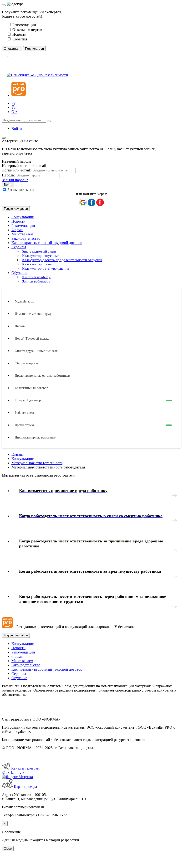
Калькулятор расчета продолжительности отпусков (62, 260)
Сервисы (18, 674)
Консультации (22, 217)
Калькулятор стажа (37, 264)
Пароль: (8, 175)
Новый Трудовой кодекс (32, 338)
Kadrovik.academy (36, 277)
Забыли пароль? (15, 180)
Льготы (20, 326)
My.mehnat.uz (24, 301)
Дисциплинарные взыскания (35, 437)
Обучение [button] (19, 273)
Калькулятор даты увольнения (45, 268)
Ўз (13, 107)
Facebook (91, 202)
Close (8, 848)
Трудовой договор (28, 400)
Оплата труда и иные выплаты (36, 351)
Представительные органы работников (42, 375)
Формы (17, 230)
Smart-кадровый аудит (39, 251)
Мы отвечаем (22, 234)
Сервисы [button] (18, 247)
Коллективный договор (31, 388)
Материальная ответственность (36, 463)
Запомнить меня (21, 190)
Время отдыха (25, 425)
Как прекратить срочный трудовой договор (46, 243)
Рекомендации (23, 226)
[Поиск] (49, 121)
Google (83, 202)
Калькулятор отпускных (41, 256)
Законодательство (25, 238)
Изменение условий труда (33, 314)
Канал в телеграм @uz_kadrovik (21, 770)
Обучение (19, 678)
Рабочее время (25, 412)
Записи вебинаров (36, 281)
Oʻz (14, 112)
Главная (17, 454)
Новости (18, 221)
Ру (13, 103)
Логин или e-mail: (16, 170)
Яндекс (100, 202)
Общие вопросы (26, 363)
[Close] (4, 5)
